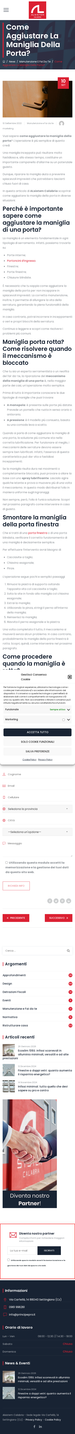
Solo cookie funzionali (37, 742)
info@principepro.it (22, 1315)
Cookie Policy (29, 759)
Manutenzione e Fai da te (40, 123)
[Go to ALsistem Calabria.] (4, 61)
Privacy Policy (45, 759)
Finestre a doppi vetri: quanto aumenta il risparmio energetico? (45, 1072)
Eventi (7, 1000)
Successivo (57, 918)
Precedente (17, 918)
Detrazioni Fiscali (14, 992)
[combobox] (37, 809)
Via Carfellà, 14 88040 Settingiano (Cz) (35, 1300)
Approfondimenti (14, 975)
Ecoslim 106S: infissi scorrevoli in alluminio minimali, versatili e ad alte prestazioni (36, 1054)
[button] (70, 677)
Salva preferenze (38, 751)
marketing (8, 128)
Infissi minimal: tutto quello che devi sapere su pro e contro (43, 1088)
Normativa (10, 1017)
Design (7, 983)
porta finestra (37, 533)
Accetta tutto (37, 732)
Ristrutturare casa (15, 1025)
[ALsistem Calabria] (37, 10)
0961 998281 (17, 1307)
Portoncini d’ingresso (21, 261)
